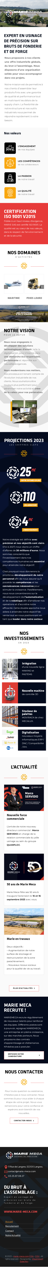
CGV (37, 1256)
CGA (31, 1256)
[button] (6, 287)
